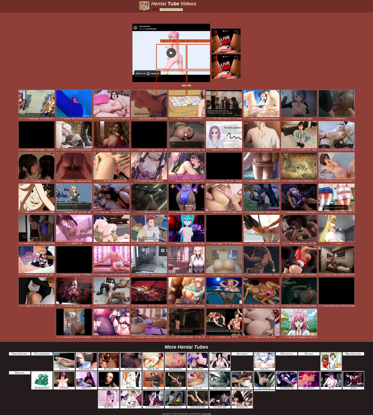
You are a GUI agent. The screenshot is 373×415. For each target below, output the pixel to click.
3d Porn (353, 388)
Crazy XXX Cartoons (242, 388)
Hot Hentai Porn (131, 369)
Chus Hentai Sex (309, 388)
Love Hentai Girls (42, 354)
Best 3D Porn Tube (354, 354)
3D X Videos (130, 388)
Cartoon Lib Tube (219, 388)
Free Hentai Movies (153, 407)
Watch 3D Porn (197, 369)
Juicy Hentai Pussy (21, 354)
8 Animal (309, 354)
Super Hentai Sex (108, 388)
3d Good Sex (64, 388)
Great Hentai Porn (286, 388)
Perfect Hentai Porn (86, 369)
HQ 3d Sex (21, 373)
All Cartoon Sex (242, 407)
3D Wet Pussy (64, 369)
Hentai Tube (331, 369)
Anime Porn (264, 369)
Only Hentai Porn (175, 369)
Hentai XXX (108, 407)
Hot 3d (331, 388)
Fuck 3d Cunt (287, 354)
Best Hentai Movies (42, 388)
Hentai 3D (131, 407)
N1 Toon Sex (197, 388)
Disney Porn (86, 388)
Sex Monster (243, 354)
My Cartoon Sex (264, 388)
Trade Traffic (206, 414)
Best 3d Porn (108, 369)
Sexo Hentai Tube (219, 407)
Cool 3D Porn (220, 369)
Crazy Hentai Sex (175, 407)
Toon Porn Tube (153, 388)
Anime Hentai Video (197, 407)
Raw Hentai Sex (175, 388)
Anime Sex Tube (153, 369)
